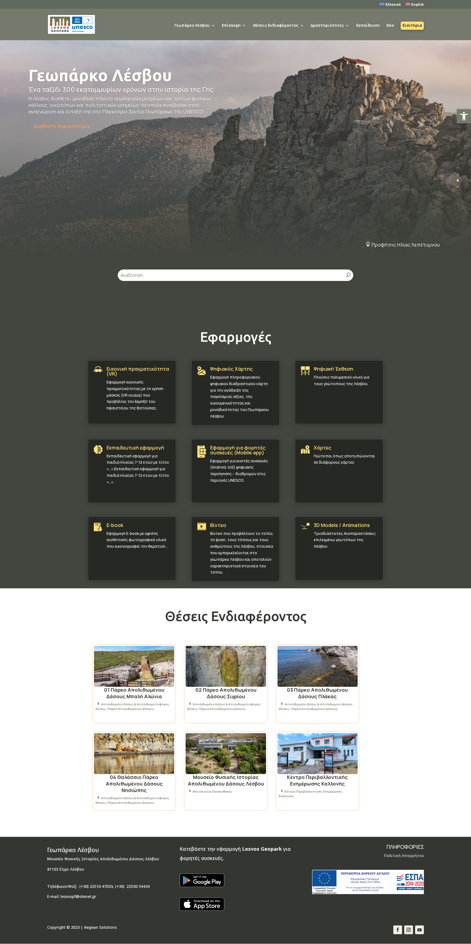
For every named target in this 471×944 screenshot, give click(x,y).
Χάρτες (322, 447)
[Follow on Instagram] (408, 929)
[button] (464, 116)
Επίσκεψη (231, 25)
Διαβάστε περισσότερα (61, 126)
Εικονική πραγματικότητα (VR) (138, 371)
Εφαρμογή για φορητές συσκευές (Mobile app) (238, 450)
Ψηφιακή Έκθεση (333, 368)
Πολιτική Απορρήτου (404, 855)
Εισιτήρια (412, 25)
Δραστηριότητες (327, 25)
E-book (115, 525)
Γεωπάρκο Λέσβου (192, 25)
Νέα (390, 25)
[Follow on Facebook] (397, 929)
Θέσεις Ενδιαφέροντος (275, 25)
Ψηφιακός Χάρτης (231, 368)
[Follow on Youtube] (419, 929)
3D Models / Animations (342, 525)
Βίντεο (218, 525)
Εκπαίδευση (368, 25)
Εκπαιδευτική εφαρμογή (135, 447)
